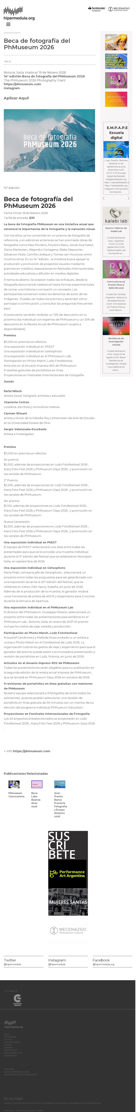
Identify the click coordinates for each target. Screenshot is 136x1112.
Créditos (39, 1110)
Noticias (8, 1039)
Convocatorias (12, 33)
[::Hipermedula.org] (22, 12)
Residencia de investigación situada (116, 341)
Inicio (6, 1034)
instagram (12, 88)
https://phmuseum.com (22, 84)
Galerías (8, 1047)
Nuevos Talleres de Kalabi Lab (116, 229)
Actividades (10, 1037)
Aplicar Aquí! (16, 98)
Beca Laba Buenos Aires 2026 (35, 800)
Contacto (9, 1069)
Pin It (7, 61)
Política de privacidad (25, 1110)
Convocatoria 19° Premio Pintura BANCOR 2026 (116, 284)
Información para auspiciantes (20, 1074)
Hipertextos (10, 1050)
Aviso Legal (9, 1110)
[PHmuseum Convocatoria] (14, 784)
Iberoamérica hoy (13, 1053)
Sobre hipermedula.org (16, 1072)
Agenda (8, 1045)
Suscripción (10, 1055)
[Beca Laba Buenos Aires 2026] (36, 784)
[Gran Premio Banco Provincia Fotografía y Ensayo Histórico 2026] (59, 784)
